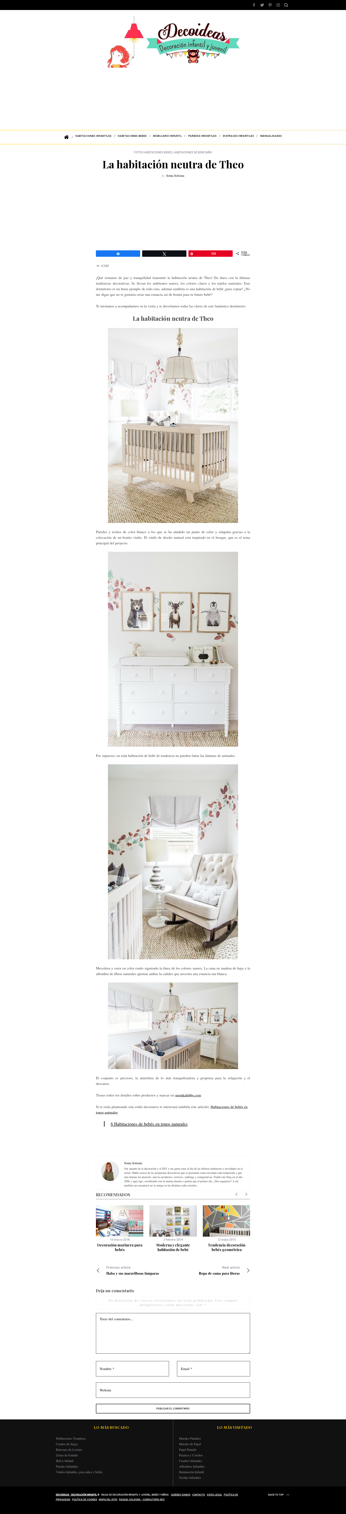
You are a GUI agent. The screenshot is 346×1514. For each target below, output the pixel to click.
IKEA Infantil (64, 1461)
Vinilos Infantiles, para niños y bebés (79, 1472)
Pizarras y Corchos (191, 1455)
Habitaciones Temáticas (71, 1438)
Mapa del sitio (108, 1499)
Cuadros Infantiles (190, 1461)
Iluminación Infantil (191, 1472)
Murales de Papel (190, 1444)
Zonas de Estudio (67, 1455)
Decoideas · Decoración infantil (76, 1494)
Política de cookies (84, 1499)
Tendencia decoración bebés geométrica (226, 1247)
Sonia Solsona (175, 175)
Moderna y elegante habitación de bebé (173, 1247)
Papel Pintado (187, 1449)
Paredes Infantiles (67, 1466)
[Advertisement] (173, 96)
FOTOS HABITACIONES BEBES (153, 152)
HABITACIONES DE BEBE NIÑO (193, 152)
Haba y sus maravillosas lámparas (132, 1271)
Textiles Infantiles (190, 1477)
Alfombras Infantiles (192, 1466)
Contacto (198, 1494)
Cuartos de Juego (67, 1444)
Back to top (276, 1494)
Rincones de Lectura (69, 1449)
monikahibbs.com (188, 1095)
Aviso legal (214, 1494)
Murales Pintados (190, 1438)
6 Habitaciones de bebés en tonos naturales (149, 1124)
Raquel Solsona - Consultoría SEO (142, 1499)
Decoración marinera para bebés (119, 1247)
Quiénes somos (180, 1494)
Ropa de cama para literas (219, 1271)
